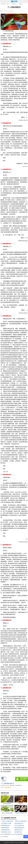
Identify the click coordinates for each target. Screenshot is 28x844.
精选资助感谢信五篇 (19, 827)
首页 (8, 4)
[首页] (14, 1)
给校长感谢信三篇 (19, 823)
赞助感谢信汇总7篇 (6, 832)
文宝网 (12, 842)
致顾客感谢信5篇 (5, 829)
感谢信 (20, 4)
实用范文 (14, 4)
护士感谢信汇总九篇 (6, 823)
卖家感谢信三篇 (18, 829)
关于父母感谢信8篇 (19, 825)
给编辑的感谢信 (5, 827)
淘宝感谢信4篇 (18, 832)
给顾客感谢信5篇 (5, 825)
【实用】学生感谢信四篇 (20, 821)
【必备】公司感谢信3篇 (7, 821)
